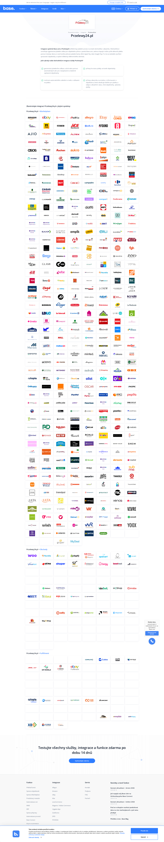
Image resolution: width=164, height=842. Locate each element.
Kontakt (87, 787)
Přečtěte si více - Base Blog (119, 819)
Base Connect (30, 820)
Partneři (87, 798)
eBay (53, 795)
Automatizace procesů (33, 816)
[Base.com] (9, 8)
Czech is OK (133, 2)
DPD (53, 816)
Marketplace (45, 111)
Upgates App (56, 809)
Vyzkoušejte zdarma (150, 9)
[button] (117, 9)
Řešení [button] (33, 9)
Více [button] (62, 9)
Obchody (43, 549)
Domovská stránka (73, 32)
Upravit (143, 837)
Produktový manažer (33, 798)
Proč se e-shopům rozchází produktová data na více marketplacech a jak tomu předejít (124, 810)
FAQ (86, 795)
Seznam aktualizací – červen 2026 (122, 788)
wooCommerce (57, 802)
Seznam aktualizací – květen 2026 (122, 802)
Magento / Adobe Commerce (61, 805)
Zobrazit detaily (34, 837)
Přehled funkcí (31, 787)
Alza (53, 798)
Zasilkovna (55, 813)
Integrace (44, 9)
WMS (28, 805)
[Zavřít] (159, 620)
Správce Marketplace (33, 795)
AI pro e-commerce (32, 823)
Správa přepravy (31, 813)
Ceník (54, 9)
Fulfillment (44, 653)
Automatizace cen (32, 802)
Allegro (54, 787)
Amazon (55, 791)
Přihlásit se (133, 9)
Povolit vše (144, 831)
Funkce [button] (22, 9)
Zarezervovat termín (152, 633)
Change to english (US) (116, 2)
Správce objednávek (32, 791)
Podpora (87, 791)
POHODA (55, 820)
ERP (27, 809)
